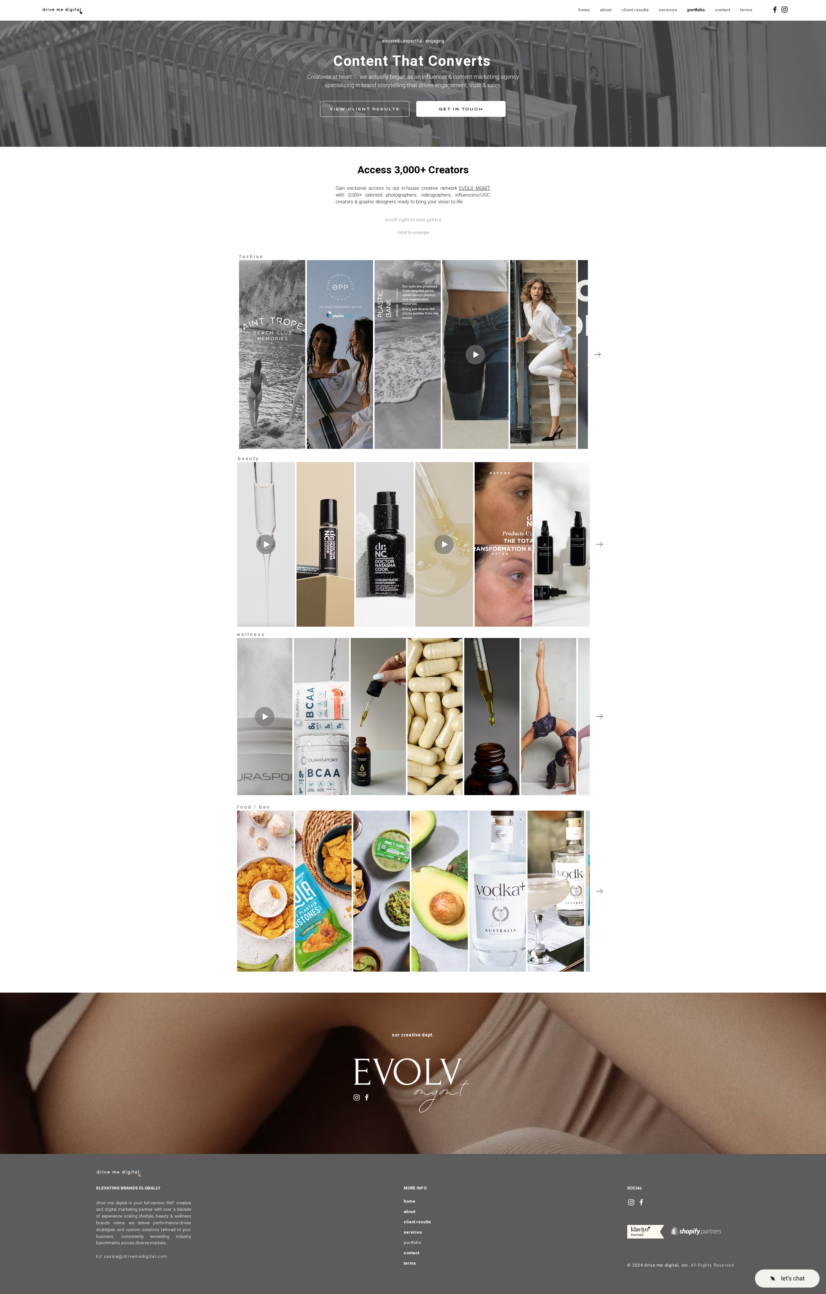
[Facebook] (775, 9)
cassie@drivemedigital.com (136, 1256)
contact (411, 1253)
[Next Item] (597, 354)
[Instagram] (785, 9)
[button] (746, 10)
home (409, 1201)
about (409, 1211)
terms (410, 1263)
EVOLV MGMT (474, 188)
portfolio (412, 1242)
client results (417, 1222)
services (413, 1232)
